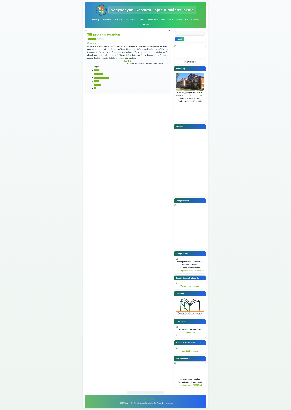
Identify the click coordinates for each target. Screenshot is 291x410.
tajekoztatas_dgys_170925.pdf (190, 385)
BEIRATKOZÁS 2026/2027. (124, 20)
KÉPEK (127, 61)
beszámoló (98, 74)
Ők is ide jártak (167, 20)
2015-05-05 (92, 39)
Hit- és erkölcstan (192, 20)
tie (95, 88)
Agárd (96, 70)
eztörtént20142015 (101, 78)
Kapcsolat (145, 24)
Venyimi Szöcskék (190, 351)
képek (96, 81)
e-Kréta (141, 20)
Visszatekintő (153, 20)
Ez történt (100, 39)
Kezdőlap (95, 20)
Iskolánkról (107, 20)
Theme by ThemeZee (145, 399)
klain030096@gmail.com (192, 95)
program (97, 85)
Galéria (179, 20)
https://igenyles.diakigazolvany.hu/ (190, 271)
